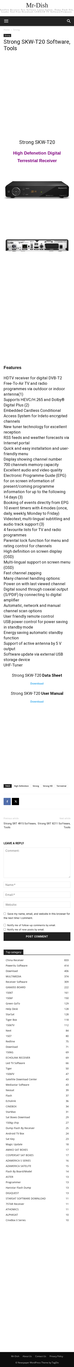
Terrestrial (61, 786)
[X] (15, 801)
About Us (27, 1356)
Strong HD (48, 786)
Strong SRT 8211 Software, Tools (54, 825)
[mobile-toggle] (6, 21)
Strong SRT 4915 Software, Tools (20, 825)
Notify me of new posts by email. (25, 929)
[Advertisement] (37, 96)
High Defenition (21, 786)
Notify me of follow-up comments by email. (31, 925)
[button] (69, 21)
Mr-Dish (15, 1356)
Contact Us (40, 1356)
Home (7, 29)
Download (37, 683)
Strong (16, 29)
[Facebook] (7, 801)
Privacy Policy (56, 1356)
